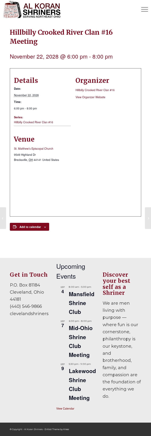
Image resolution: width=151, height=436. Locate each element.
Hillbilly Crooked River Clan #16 (33, 122)
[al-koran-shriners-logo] (31, 9)
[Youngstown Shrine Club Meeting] (3, 218)
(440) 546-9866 (26, 306)
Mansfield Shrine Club (81, 303)
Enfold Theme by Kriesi (57, 429)
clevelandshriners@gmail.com (43, 313)
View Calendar (65, 408)
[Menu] (142, 9)
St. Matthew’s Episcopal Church (33, 148)
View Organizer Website (90, 97)
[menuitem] (142, 9)
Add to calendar (30, 227)
